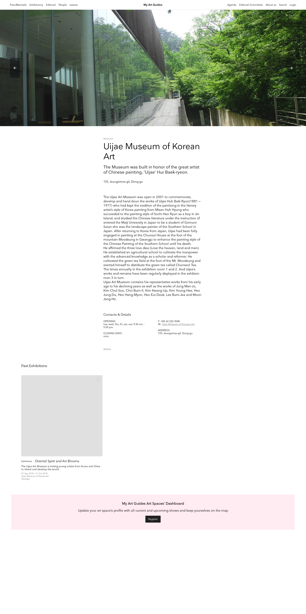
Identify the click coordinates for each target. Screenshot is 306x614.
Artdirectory (36, 4)
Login (293, 4)
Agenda (231, 4)
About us (271, 4)
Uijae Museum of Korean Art (178, 324)
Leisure (74, 4)
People (63, 4)
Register (153, 519)
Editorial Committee (251, 4)
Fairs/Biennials (18, 4)
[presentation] (15, 68)
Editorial (51, 4)
